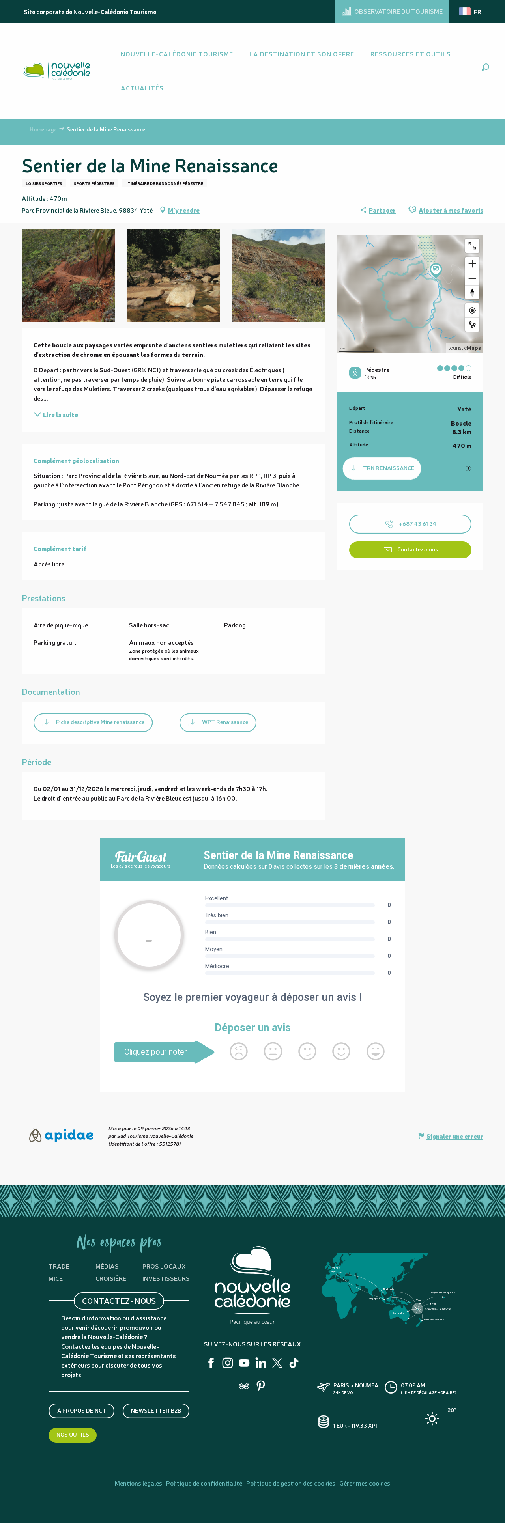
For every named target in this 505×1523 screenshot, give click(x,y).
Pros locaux (164, 1266)
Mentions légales (138, 1482)
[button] (485, 67)
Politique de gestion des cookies (290, 1482)
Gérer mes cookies (364, 1482)
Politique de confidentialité (204, 1482)
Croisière (110, 1278)
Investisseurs (166, 1278)
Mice (56, 1278)
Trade (59, 1266)
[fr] (470, 11)
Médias (107, 1266)
